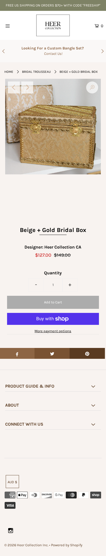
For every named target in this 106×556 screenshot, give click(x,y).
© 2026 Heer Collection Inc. (26, 545)
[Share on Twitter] (52, 353)
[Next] (27, 87)
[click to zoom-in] (92, 87)
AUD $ (12, 482)
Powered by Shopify (66, 545)
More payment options (53, 331)
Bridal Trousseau (36, 72)
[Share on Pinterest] (87, 353)
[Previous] (14, 87)
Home (8, 72)
